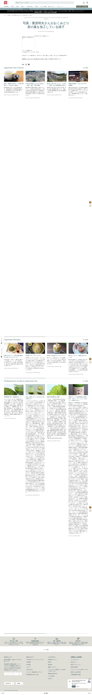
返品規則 (50, 664)
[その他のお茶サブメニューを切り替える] (33, 6)
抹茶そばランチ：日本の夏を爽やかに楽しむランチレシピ (13, 356)
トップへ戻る (46, 649)
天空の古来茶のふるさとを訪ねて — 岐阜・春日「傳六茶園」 (35, 84)
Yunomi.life (8, 690)
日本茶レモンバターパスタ (33, 355)
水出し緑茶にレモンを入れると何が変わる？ (35, 397)
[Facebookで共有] (28, 64)
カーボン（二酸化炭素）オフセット (35, 672)
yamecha (46, 18)
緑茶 (17, 6)
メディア (29, 667)
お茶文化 (86, 642)
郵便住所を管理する (52, 673)
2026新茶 (6, 6)
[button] (87, 2)
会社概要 (29, 662)
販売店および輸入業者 (76, 672)
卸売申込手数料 (74, 667)
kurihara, (41, 17)
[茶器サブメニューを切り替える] (38, 6)
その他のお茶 (29, 6)
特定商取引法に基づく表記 (33, 674)
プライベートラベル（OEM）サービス (79, 669)
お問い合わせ (30, 669)
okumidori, (65, 17)
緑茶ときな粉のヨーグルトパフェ (56, 355)
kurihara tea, (47, 17)
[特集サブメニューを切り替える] (14, 6)
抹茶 (22, 6)
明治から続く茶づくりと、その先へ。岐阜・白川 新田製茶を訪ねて (56, 84)
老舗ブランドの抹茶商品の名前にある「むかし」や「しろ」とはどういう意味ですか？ (78, 398)
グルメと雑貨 (43, 6)
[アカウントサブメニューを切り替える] (63, 6)
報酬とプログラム (52, 667)
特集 (12, 6)
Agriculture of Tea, (29, 17)
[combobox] (44, 2)
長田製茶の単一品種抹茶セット (13, 397)
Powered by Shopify (14, 690)
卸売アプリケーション (76, 664)
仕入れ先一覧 (35, 644)
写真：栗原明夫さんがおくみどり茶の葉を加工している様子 (22, 15)
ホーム (5, 15)
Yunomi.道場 (75, 644)
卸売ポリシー (74, 662)
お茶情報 (8, 15)
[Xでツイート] (26, 64)
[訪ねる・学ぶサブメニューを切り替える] (55, 6)
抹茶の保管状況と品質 (53, 397)
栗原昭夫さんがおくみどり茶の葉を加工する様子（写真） (35, 59)
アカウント (59, 6)
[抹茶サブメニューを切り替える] (24, 6)
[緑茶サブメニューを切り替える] (19, 6)
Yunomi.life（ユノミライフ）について (35, 659)
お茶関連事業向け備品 (76, 674)
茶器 (36, 6)
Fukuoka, (36, 17)
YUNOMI (51, 59)
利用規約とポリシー (52, 659)
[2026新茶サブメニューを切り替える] (9, 6)
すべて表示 (85, 67)
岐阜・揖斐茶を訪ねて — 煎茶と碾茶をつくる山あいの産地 (13, 84)
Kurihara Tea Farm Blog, (57, 17)
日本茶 (82, 642)
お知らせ (50, 678)
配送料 (49, 662)
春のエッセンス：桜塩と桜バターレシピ (78, 356)
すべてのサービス (75, 659)
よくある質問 (51, 676)
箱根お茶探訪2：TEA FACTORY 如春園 (78, 84)
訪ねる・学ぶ (51, 6)
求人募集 (29, 664)
